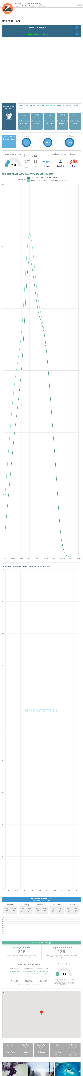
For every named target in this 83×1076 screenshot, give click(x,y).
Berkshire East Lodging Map (38, 28)
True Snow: (35, 942)
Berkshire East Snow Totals (38, 34)
